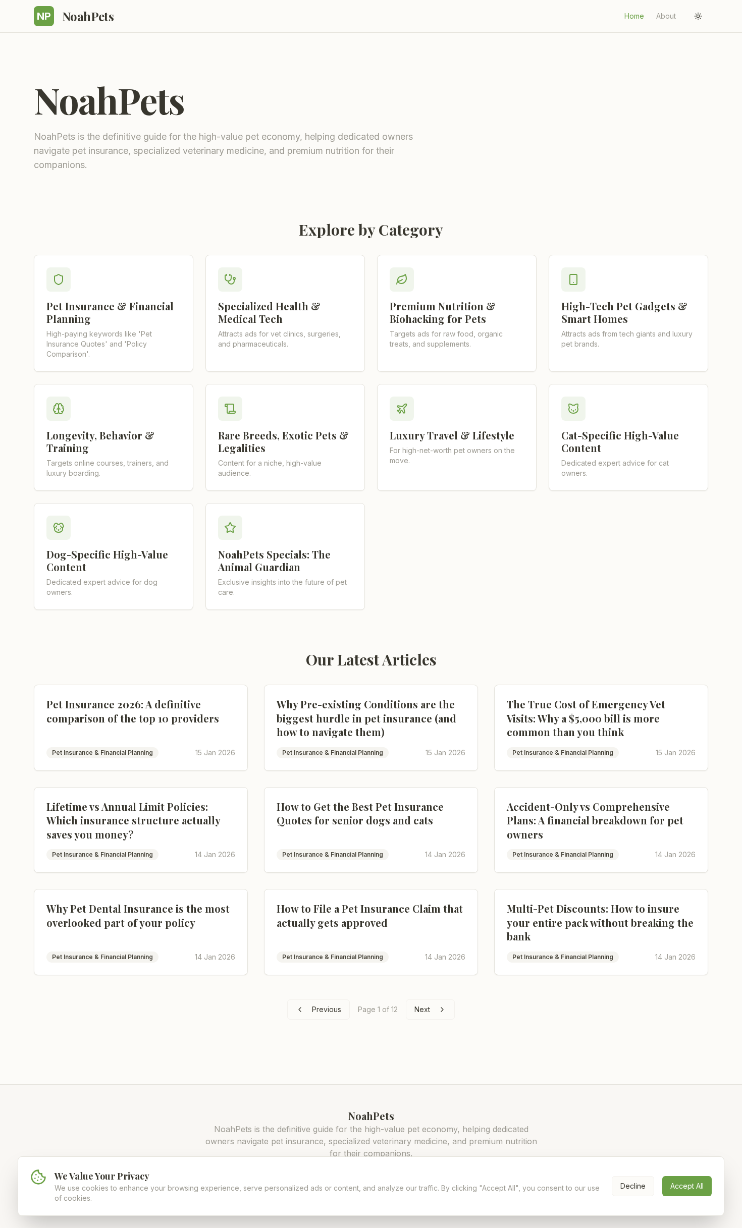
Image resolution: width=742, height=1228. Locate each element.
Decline (633, 1186)
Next (422, 1009)
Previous (326, 1009)
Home (634, 16)
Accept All (687, 1186)
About (666, 16)
